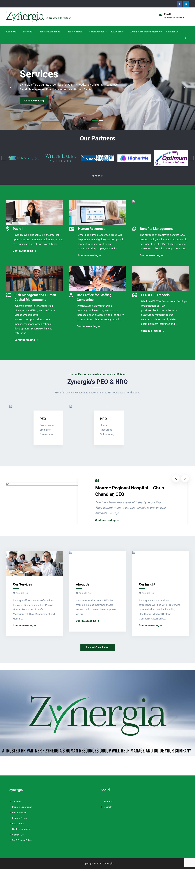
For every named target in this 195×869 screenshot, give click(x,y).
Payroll (18, 229)
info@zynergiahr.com (174, 17)
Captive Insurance (21, 829)
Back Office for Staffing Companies (94, 297)
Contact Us (172, 31)
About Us (11, 31)
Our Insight (147, 584)
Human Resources (91, 229)
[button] (95, 120)
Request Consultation (97, 647)
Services (27, 31)
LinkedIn (108, 807)
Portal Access (97, 31)
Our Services (22, 584)
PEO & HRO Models (155, 295)
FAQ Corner (117, 31)
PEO (43, 419)
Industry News (74, 31)
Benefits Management (156, 229)
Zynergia (54, 13)
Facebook (109, 801)
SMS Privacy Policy (22, 840)
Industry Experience (49, 31)
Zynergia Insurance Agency (145, 31)
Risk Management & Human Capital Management (35, 297)
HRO (103, 419)
